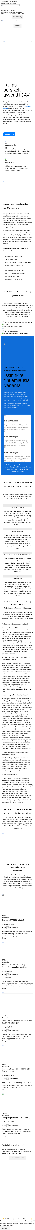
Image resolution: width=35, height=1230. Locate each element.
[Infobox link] (17, 438)
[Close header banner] (2, 1216)
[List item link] (17, 1171)
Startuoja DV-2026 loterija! (13, 920)
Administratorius (14, 927)
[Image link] (17, 847)
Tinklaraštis (5, 917)
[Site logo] (10, 7)
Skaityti (4, 938)
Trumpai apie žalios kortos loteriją (15, 1118)
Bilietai (17, 25)
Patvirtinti (5, 1228)
